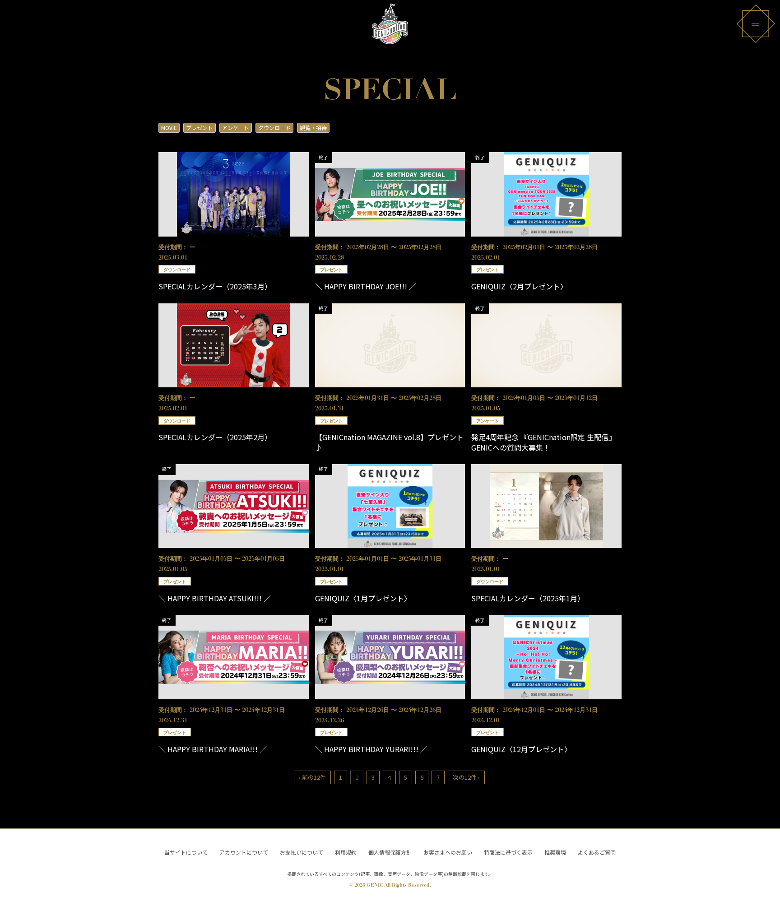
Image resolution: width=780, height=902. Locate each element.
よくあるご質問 (597, 852)
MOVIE (169, 127)
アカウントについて (243, 852)
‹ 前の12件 (312, 777)
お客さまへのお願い (447, 852)
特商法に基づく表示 (508, 852)
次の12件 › (466, 777)
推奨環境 (555, 852)
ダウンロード (274, 127)
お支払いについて (301, 852)
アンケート (235, 127)
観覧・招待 (313, 127)
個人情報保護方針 (390, 852)
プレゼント (199, 127)
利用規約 (346, 852)
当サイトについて (186, 852)
